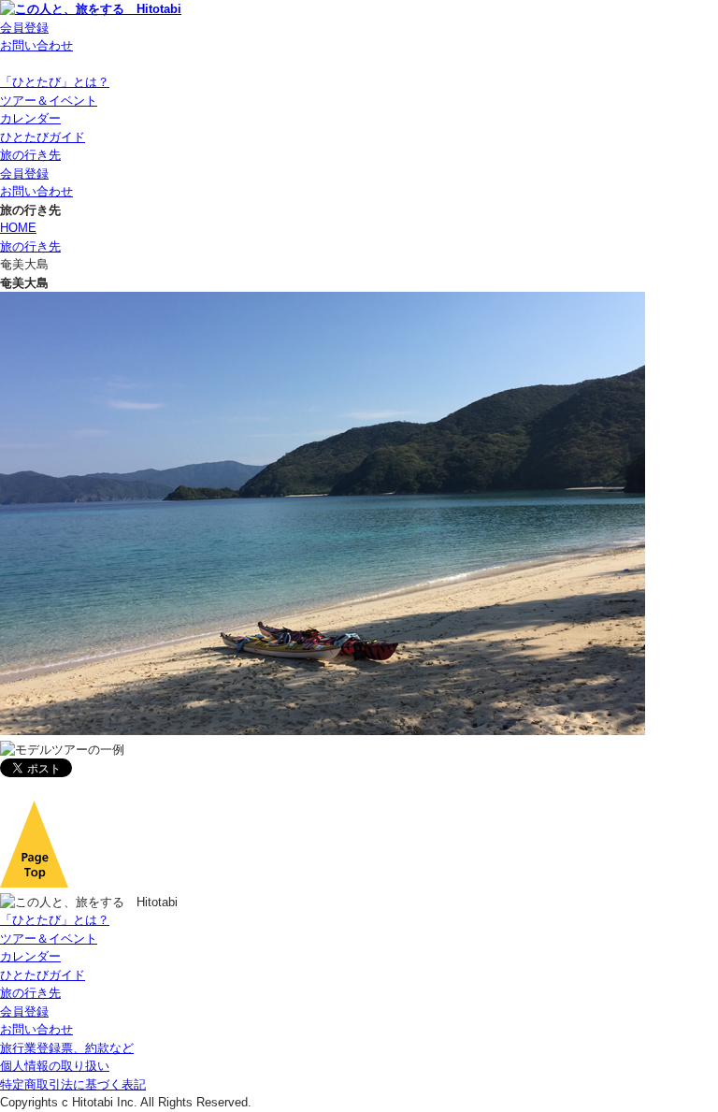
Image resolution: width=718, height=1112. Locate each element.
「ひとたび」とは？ (54, 82)
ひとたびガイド (42, 137)
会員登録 (24, 28)
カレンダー (30, 118)
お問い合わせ (36, 45)
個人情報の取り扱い (54, 1066)
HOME (18, 228)
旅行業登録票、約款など (67, 1048)
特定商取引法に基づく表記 (73, 1084)
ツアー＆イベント (48, 101)
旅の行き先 (30, 155)
